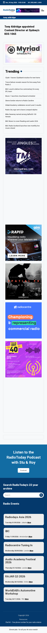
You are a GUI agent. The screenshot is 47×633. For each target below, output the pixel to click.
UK (29, 2)
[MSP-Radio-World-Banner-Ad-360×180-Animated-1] (23, 53)
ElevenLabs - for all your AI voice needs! (23, 630)
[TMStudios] (23, 156)
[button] (41, 495)
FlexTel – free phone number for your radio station (23, 622)
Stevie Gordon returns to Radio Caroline (19, 101)
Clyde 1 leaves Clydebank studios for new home (22, 78)
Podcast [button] (23, 470)
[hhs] (23, 281)
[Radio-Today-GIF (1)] (23, 320)
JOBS (40, 2)
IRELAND (34, 2)
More (29, 523)
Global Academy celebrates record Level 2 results (23, 105)
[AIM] (23, 243)
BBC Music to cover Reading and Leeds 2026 (21, 121)
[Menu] (42, 10)
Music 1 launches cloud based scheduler (20, 96)
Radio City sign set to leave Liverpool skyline (21, 110)
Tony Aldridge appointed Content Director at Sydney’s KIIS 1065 (21, 30)
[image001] (23, 359)
